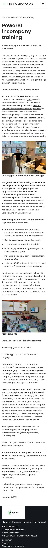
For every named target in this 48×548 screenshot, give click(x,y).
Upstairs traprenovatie (35, 136)
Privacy (41, 522)
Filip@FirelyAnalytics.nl (32, 487)
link (29, 99)
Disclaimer (7, 522)
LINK (37, 471)
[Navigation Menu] (43, 4)
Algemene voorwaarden (25, 522)
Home (4, 17)
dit (7, 83)
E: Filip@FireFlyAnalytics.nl (13, 529)
